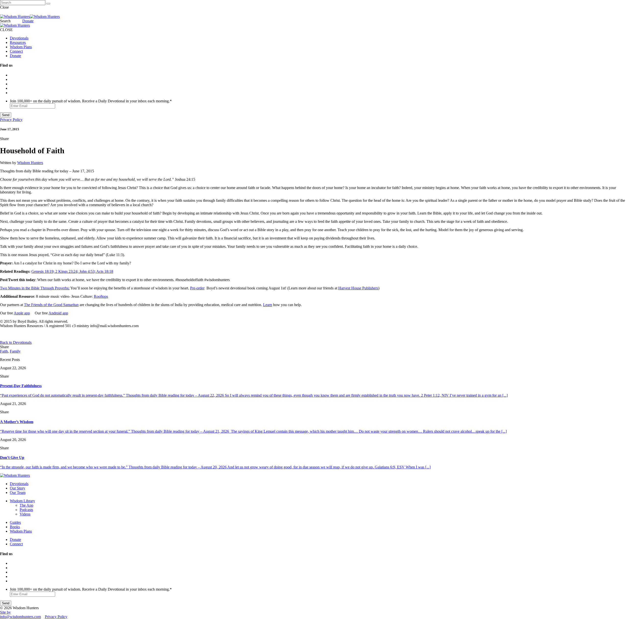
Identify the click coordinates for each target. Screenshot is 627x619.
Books (15, 527)
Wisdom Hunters (30, 163)
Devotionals (19, 38)
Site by (5, 612)
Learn (267, 305)
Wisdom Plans (21, 47)
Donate (28, 21)
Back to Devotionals (16, 342)
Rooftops (101, 296)
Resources (18, 42)
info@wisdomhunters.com (20, 617)
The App (26, 505)
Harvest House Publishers (358, 288)
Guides (15, 522)
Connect (16, 51)
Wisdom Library (22, 501)
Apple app (22, 313)
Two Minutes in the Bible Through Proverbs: (35, 288)
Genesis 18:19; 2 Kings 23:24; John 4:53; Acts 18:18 (72, 271)
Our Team (17, 492)
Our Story (17, 488)
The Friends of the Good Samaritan (51, 305)
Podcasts (26, 510)
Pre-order (197, 288)
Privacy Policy (11, 120)
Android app (58, 313)
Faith (4, 351)
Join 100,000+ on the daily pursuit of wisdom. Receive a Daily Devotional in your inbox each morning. (91, 101)
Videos (25, 514)
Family (15, 351)
